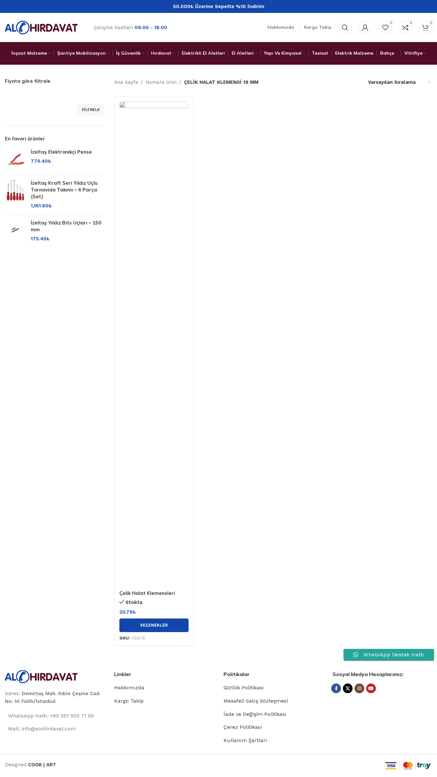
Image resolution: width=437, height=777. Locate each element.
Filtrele (91, 109)
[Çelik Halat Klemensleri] (154, 344)
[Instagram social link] (359, 688)
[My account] (365, 27)
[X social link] (348, 688)
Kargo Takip (129, 701)
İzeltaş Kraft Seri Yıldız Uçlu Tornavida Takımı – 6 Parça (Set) (64, 190)
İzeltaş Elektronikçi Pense (61, 152)
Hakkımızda (129, 687)
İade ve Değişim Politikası (255, 714)
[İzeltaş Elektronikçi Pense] (15, 159)
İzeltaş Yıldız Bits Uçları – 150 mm (66, 226)
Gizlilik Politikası (244, 687)
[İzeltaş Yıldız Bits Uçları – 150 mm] (15, 230)
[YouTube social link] (371, 688)
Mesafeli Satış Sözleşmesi (256, 701)
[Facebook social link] (336, 688)
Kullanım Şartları (245, 740)
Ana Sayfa (126, 82)
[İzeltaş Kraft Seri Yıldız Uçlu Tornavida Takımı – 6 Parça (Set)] (15, 194)
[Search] (345, 27)
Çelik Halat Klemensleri (147, 593)
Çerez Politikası (243, 727)
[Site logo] (41, 27)
